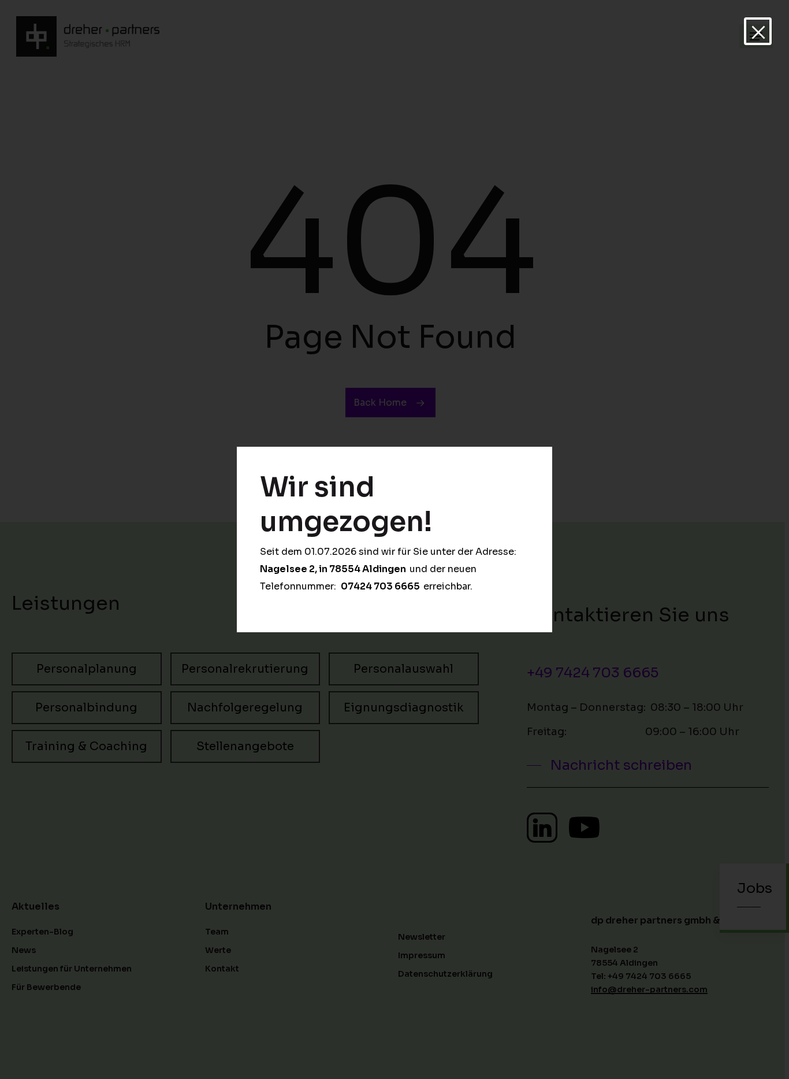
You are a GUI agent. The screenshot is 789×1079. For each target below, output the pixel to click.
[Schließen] (758, 31)
